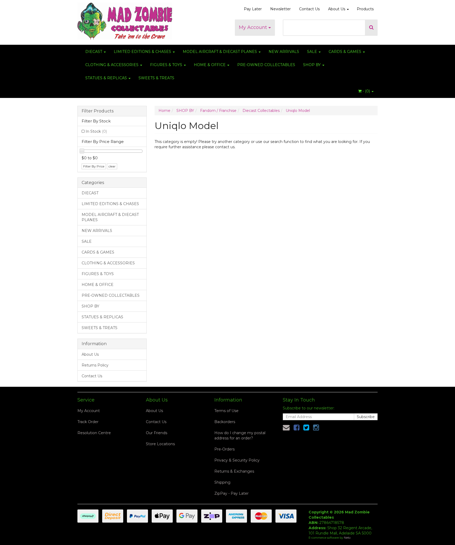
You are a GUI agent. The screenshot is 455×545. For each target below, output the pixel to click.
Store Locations (160, 444)
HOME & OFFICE (210, 64)
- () (366, 91)
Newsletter (280, 9)
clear (112, 166)
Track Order (87, 421)
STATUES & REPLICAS (106, 78)
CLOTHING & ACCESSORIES (112, 64)
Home (164, 110)
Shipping (222, 482)
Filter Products (97, 111)
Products (365, 9)
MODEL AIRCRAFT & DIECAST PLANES (220, 51)
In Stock (96, 131)
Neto (347, 537)
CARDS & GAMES (345, 51)
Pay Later (253, 9)
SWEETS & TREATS (156, 78)
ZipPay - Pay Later (231, 493)
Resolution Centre (94, 432)
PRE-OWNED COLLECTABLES (266, 64)
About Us (337, 9)
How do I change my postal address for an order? (239, 435)
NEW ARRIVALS (284, 51)
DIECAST (94, 51)
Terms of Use (226, 410)
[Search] (371, 27)
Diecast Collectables (261, 110)
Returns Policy (95, 365)
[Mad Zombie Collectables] (124, 19)
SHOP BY (312, 64)
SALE (312, 51)
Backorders (224, 421)
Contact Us (309, 9)
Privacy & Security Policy (237, 460)
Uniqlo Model (298, 110)
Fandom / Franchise (218, 110)
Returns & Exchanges (234, 471)
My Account (253, 27)
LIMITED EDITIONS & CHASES (143, 51)
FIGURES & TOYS (166, 64)
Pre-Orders (224, 449)
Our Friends (156, 432)
